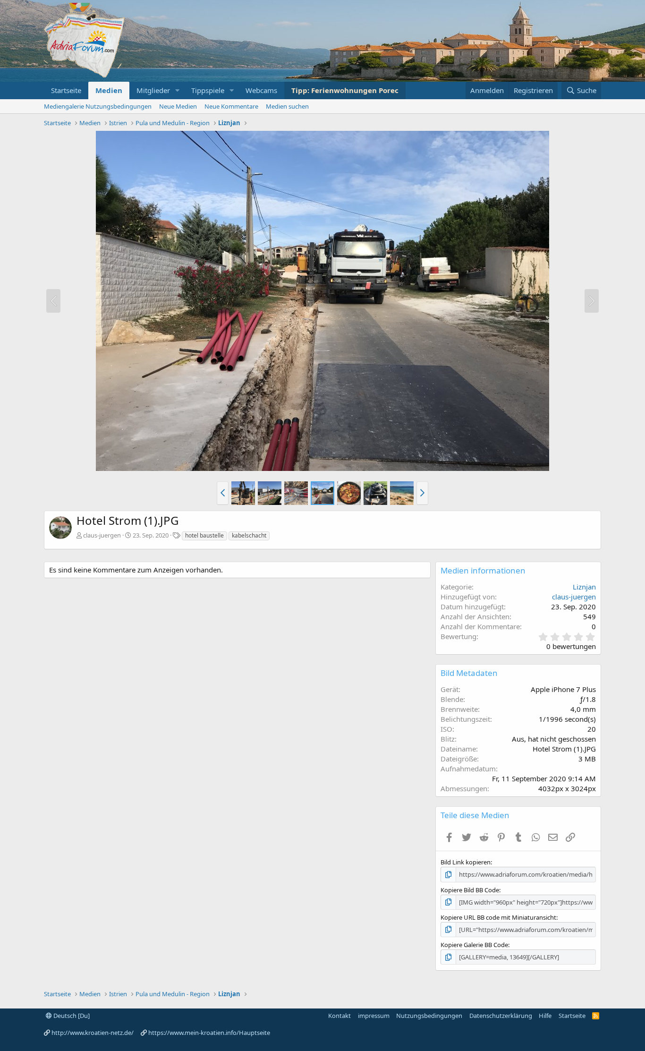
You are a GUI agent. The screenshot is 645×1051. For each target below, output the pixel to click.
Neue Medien (178, 106)
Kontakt (339, 1015)
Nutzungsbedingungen (429, 1015)
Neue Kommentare (231, 106)
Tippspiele (207, 90)
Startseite (66, 90)
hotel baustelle (204, 535)
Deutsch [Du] (71, 1015)
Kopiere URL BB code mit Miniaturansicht (498, 917)
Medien (108, 90)
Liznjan (584, 586)
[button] (177, 90)
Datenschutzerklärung (500, 1015)
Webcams (261, 90)
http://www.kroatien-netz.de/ (92, 1032)
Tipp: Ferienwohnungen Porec (345, 90)
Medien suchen (287, 106)
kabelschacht (249, 535)
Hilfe (545, 1015)
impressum (374, 1015)
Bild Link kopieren (466, 862)
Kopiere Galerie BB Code (474, 944)
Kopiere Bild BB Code (470, 890)
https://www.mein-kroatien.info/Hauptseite (209, 1032)
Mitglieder (153, 90)
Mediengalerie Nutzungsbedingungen (98, 106)
